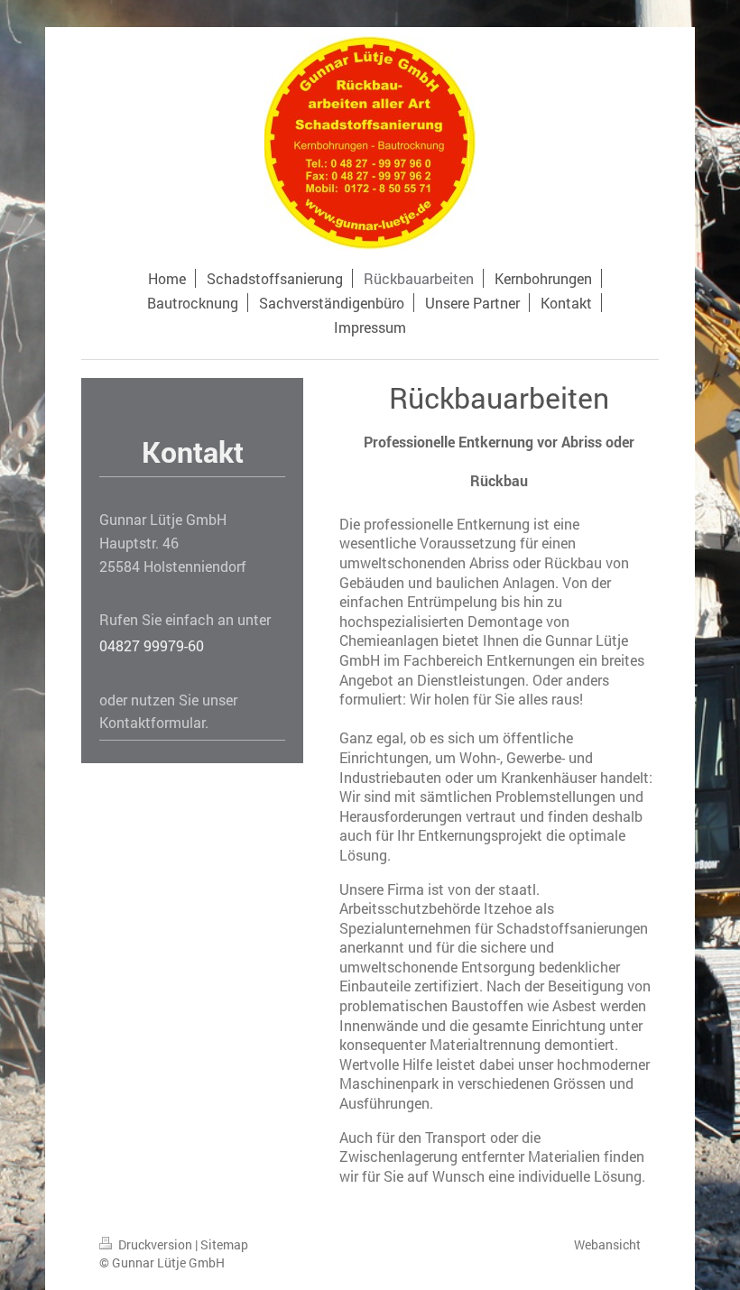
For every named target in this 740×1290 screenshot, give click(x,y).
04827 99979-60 (151, 645)
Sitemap (224, 1244)
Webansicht (607, 1244)
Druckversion (155, 1244)
